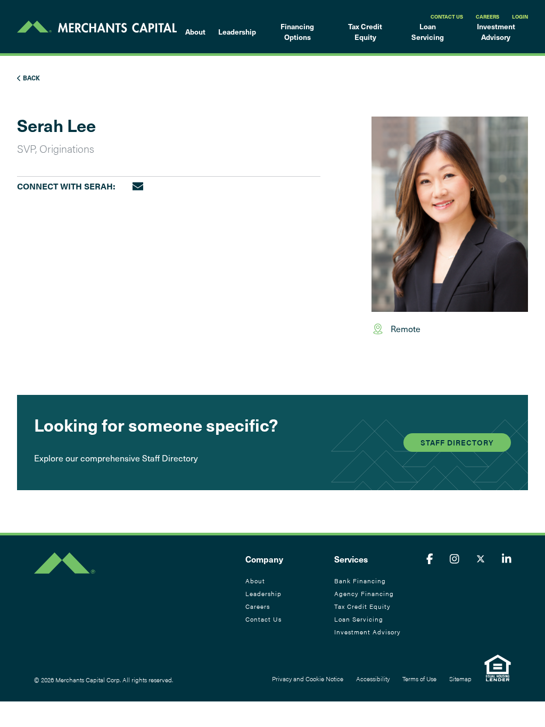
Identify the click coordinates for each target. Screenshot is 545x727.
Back (30, 77)
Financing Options (297, 31)
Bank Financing (360, 580)
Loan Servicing (427, 31)
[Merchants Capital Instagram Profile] (454, 558)
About (195, 32)
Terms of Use (419, 678)
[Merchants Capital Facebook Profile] (429, 558)
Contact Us (447, 16)
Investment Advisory (496, 31)
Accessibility (373, 678)
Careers (487, 16)
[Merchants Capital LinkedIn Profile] (506, 558)
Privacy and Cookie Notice (307, 678)
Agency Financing (364, 593)
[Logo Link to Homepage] (97, 26)
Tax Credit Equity (365, 31)
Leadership (237, 32)
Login (520, 16)
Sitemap (460, 678)
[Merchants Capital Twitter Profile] (480, 558)
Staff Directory (457, 442)
